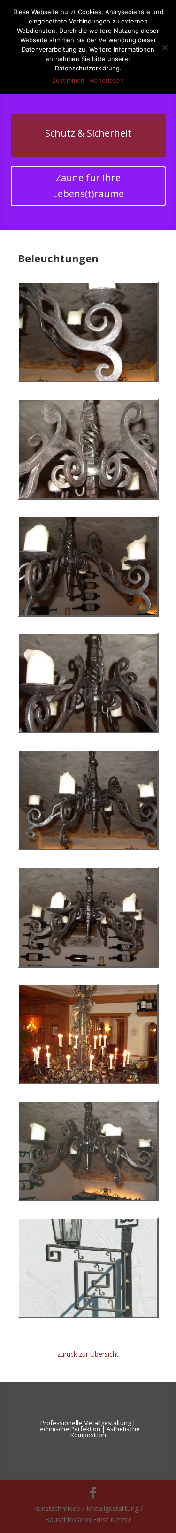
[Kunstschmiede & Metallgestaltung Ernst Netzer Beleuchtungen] (88, 378)
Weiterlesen (106, 80)
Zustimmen (68, 80)
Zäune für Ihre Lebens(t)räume (88, 185)
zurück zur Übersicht (88, 1354)
